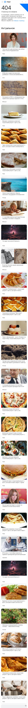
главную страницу (19, 20)
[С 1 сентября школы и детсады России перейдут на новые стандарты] (14, 212)
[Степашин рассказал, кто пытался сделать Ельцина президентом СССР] (14, 380)
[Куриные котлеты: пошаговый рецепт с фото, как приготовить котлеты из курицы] (14, 596)
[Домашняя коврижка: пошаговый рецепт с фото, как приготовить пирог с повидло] (14, 524)
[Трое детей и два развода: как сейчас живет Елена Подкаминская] (14, 44)
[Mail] (5, 2)
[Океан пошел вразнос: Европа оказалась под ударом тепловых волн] (14, 188)
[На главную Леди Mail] (8, 2)
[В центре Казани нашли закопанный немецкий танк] (14, 260)
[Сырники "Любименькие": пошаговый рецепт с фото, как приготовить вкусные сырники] (14, 284)
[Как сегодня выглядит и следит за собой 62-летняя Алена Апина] (14, 500)
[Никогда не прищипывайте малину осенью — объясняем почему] (14, 620)
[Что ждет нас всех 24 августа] (14, 572)
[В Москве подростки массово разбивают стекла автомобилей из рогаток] (14, 68)
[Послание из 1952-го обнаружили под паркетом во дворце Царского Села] (14, 92)
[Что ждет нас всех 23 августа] (14, 236)
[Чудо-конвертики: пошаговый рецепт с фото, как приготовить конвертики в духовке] (14, 140)
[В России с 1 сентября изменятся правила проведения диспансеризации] (14, 548)
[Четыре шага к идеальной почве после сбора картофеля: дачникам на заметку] (14, 356)
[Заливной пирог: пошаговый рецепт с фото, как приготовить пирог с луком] (14, 476)
